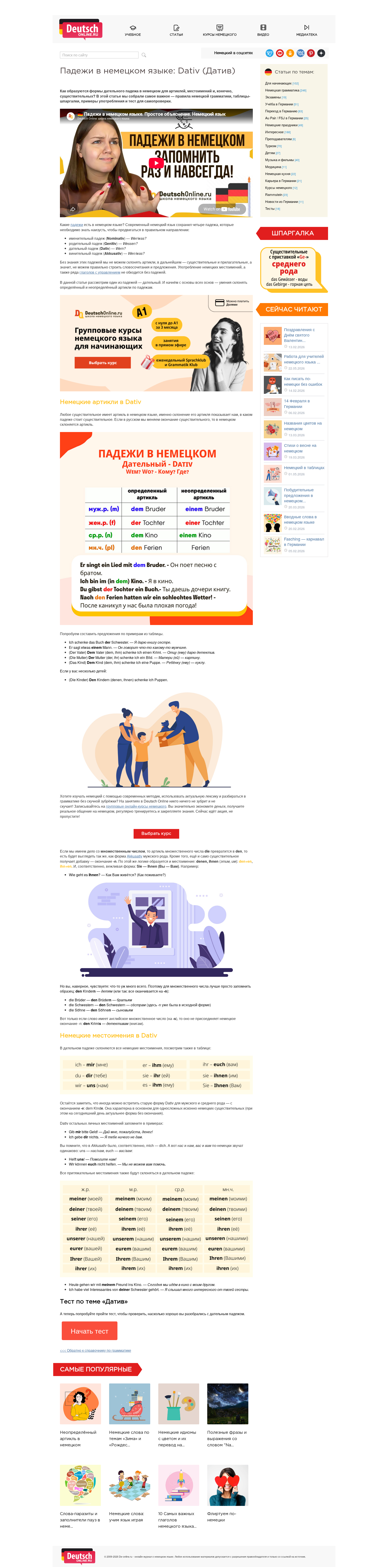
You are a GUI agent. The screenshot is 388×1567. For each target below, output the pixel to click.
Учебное (133, 34)
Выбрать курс (156, 834)
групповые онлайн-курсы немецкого (136, 806)
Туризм (270, 145)
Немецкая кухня (277, 173)
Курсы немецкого (220, 34)
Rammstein (273, 194)
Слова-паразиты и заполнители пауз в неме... (80, 1520)
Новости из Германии (281, 201)
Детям (270, 152)
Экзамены (273, 97)
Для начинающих (278, 83)
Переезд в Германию (281, 111)
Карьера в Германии (280, 180)
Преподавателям (278, 138)
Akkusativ (134, 856)
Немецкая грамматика (282, 90)
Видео (263, 34)
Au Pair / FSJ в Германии (284, 117)
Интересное (274, 131)
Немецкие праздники (281, 124)
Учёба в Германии (279, 104)
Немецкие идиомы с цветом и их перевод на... (177, 1439)
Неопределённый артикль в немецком (78, 1439)
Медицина (273, 166)
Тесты (270, 208)
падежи (77, 224)
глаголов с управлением (99, 272)
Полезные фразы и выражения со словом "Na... (227, 1439)
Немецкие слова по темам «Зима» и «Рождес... (129, 1439)
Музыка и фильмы (279, 159)
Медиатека (306, 34)
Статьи (176, 34)
